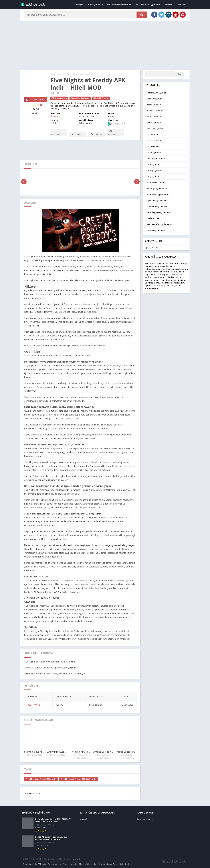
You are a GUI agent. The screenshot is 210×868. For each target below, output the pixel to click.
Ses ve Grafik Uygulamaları (159, 224)
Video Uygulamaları (156, 230)
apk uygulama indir (166, 266)
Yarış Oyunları (153, 176)
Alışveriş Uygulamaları (157, 188)
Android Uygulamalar (117, 4)
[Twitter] (161, 15)
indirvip (73, 864)
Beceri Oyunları (154, 104)
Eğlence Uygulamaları (156, 200)
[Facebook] (154, 15)
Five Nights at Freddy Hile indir (41, 779)
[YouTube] (175, 15)
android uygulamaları (155, 277)
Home (53, 74)
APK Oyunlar (94, 4)
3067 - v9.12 (34, 704)
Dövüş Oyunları (154, 116)
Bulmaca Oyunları (155, 110)
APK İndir (38, 99)
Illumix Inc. (55, 116)
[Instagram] (168, 15)
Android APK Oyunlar (67, 74)
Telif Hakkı (181, 4)
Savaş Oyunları (154, 152)
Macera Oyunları (154, 140)
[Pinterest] (183, 15)
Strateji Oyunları (154, 170)
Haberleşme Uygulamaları (159, 212)
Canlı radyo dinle (145, 819)
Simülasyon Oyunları (156, 158)
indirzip (128, 864)
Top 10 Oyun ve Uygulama (147, 4)
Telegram (112, 134)
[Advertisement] (105, 45)
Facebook (55, 134)
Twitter (78, 134)
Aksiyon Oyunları (87, 74)
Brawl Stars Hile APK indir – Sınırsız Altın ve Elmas (45, 864)
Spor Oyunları (153, 164)
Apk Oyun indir (152, 247)
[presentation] (23, 181)
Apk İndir (77, 859)
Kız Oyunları (152, 134)
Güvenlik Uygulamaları (157, 206)
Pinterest (98, 134)
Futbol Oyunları (154, 122)
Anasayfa (78, 4)
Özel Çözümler (153, 218)
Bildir (36, 113)
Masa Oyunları (153, 146)
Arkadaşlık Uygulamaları (158, 194)
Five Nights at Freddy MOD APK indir (78, 779)
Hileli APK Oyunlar (101, 98)
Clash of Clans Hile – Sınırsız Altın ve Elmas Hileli (101, 864)
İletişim (168, 4)
